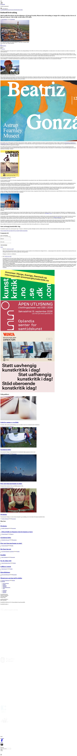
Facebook (4, 591)
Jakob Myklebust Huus (6, 563)
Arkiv (4, 588)
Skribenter (4, 586)
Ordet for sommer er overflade (9, 422)
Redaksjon (4, 585)
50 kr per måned (3, 230)
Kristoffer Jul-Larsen (5, 453)
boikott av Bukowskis (57, 217)
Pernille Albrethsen (5, 518)
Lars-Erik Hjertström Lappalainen (8, 551)
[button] (1, 1)
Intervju (12, 534)
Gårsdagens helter (5, 449)
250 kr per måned (16, 230)
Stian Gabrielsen (5, 557)
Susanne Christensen (5, 580)
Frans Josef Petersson (5, 574)
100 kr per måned (9, 230)
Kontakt (4, 584)
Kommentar (13, 19)
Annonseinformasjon (6, 587)
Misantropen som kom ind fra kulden (11, 578)
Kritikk (12, 487)
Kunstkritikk (2, 4)
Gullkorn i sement (5, 566)
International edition (19, 9)
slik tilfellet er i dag (48, 213)
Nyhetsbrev (5, 590)
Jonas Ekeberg (4, 19)
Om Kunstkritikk (6, 583)
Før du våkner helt (5, 560)
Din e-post (2, 241)
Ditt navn (2, 238)
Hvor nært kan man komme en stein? (11, 483)
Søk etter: (2, 747)
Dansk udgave (3, 9)
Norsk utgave (8, 9)
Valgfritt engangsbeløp (23, 230)
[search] (1, 3)
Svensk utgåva (13, 9)
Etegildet (3, 555)
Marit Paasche (4, 568)
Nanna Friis (4, 426)
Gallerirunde (11, 426)
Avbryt (1, 247)
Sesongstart (14, 518)
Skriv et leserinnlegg (4, 235)
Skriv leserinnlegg (4, 245)
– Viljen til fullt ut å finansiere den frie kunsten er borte (16, 532)
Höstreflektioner (5, 572)
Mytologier (3, 514)
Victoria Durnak (4, 487)
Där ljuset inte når (5, 549)
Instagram (4, 592)
